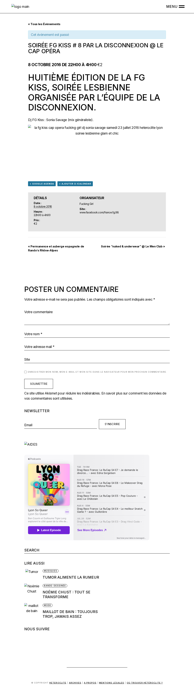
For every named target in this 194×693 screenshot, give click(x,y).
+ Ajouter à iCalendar (75, 183)
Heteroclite (57, 682)
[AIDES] (97, 444)
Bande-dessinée (55, 585)
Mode (47, 605)
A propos (90, 682)
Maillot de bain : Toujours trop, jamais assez (70, 614)
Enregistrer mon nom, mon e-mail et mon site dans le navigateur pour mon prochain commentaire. (97, 372)
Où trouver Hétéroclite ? (145, 682)
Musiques (50, 570)
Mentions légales (111, 682)
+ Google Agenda (42, 183)
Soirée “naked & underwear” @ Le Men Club (133, 246)
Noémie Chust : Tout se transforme (66, 594)
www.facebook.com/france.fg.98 (99, 212)
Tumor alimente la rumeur (71, 577)
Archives (75, 682)
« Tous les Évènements (44, 24)
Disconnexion (61, 107)
